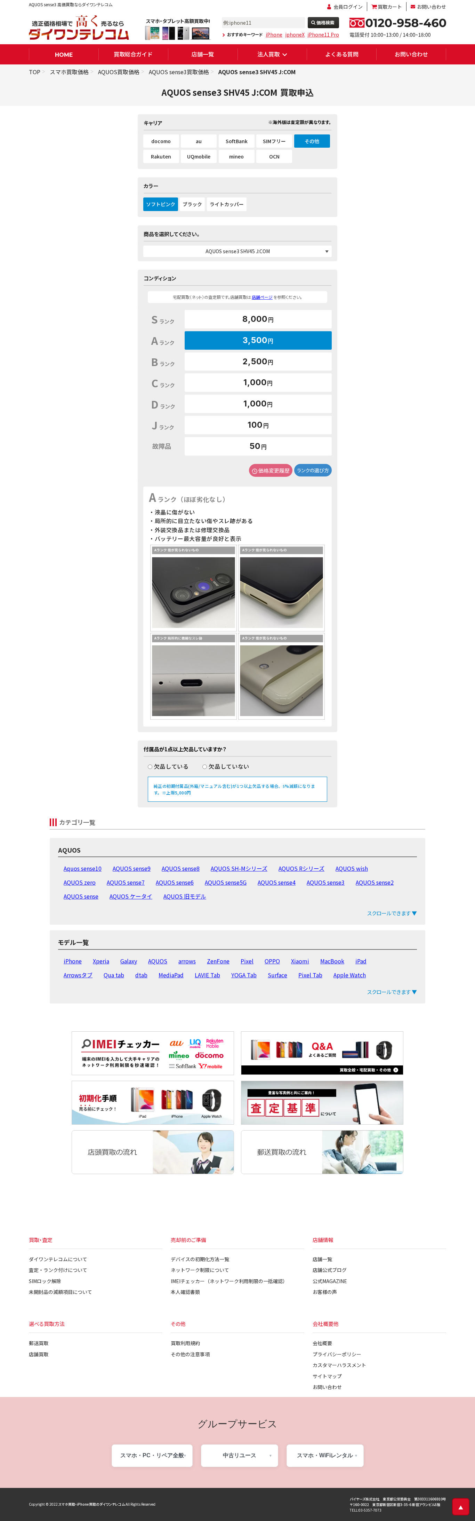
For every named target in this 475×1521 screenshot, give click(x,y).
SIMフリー (274, 141)
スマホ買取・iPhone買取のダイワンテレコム (91, 1504)
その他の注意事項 (190, 1354)
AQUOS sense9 (132, 868)
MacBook (332, 961)
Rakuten (161, 156)
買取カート (390, 6)
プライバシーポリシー (337, 1354)
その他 (312, 141)
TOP (34, 72)
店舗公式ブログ (330, 1269)
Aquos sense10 (83, 868)
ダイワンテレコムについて (58, 1259)
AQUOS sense (81, 896)
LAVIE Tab (207, 975)
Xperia (101, 961)
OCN (274, 156)
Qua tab (114, 975)
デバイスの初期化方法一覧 (200, 1259)
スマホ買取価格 (69, 72)
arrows (187, 961)
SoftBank (237, 141)
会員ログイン (348, 6)
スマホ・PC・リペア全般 (152, 1455)
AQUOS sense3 (326, 882)
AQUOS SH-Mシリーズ (239, 868)
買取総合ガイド (133, 54)
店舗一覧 (203, 54)
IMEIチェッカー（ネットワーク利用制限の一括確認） (229, 1281)
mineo (236, 156)
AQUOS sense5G (226, 882)
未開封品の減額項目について (60, 1291)
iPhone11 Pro (323, 34)
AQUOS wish (352, 868)
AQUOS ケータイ (131, 896)
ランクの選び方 (313, 470)
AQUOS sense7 (126, 882)
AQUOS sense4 (277, 882)
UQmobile (198, 156)
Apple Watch (349, 975)
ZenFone (218, 961)
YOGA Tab (244, 975)
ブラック (192, 204)
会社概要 (322, 1343)
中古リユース (239, 1455)
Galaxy (128, 961)
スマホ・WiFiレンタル (325, 1455)
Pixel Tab (310, 975)
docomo (161, 141)
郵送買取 (38, 1343)
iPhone (274, 34)
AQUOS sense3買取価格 (179, 72)
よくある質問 (342, 54)
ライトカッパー (227, 204)
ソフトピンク (160, 204)
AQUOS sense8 (181, 868)
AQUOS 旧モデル (184, 896)
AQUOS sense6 (175, 882)
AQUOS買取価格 (118, 72)
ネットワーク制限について (200, 1269)
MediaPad (171, 975)
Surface (277, 975)
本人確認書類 (185, 1291)
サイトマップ (327, 1376)
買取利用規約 (185, 1343)
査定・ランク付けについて (58, 1269)
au (199, 141)
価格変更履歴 (274, 470)
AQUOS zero (80, 882)
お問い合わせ (431, 6)
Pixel (247, 961)
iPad (361, 961)
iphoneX (295, 34)
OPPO (272, 961)
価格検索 (325, 22)
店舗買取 (38, 1354)
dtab (141, 975)
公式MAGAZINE (330, 1281)
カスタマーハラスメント (339, 1364)
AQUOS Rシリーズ (301, 868)
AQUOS (157, 961)
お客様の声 (325, 1291)
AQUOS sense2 (375, 882)
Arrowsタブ (78, 975)
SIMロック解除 (45, 1281)
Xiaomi (300, 961)
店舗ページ (262, 297)
